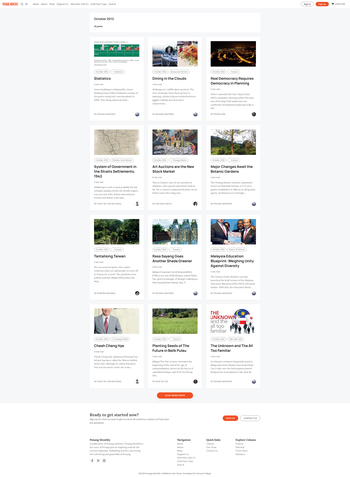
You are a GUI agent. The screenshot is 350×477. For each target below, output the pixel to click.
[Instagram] (104, 460)
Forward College (203, 473)
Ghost (179, 473)
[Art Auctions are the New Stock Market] (175, 142)
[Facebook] (92, 460)
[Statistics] (116, 54)
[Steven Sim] (254, 114)
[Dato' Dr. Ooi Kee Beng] (137, 204)
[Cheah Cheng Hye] (116, 321)
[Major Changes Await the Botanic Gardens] (233, 142)
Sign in (307, 4)
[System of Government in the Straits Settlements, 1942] (116, 142)
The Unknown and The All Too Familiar (232, 348)
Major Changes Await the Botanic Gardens (232, 169)
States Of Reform (237, 249)
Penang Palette (180, 160)
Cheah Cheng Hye (109, 345)
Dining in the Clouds (169, 78)
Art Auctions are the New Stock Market (173, 169)
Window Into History (122, 160)
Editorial (240, 447)
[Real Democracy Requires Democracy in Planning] (233, 54)
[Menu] (26, 4)
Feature (234, 72)
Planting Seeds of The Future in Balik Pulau (170, 348)
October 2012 (102, 72)
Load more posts (175, 395)
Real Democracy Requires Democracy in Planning (232, 81)
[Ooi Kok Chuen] (195, 204)
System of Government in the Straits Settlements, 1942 (115, 171)
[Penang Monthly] (137, 114)
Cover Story (241, 450)
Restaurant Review (179, 72)
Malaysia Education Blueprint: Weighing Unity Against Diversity (232, 261)
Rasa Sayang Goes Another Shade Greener (172, 258)
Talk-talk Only (235, 339)
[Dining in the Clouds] (175, 54)
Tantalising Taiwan (110, 256)
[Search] (22, 4)
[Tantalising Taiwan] (116, 231)
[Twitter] (98, 460)
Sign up (322, 4)
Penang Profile (121, 339)
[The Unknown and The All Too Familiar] (233, 321)
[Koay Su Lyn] (195, 382)
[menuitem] (36, 4)
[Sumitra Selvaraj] (137, 293)
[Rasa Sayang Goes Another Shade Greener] (175, 231)
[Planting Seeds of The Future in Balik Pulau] (175, 321)
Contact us (250, 418)
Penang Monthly (153, 473)
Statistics (118, 72)
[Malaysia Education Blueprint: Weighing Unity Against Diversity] (233, 231)
